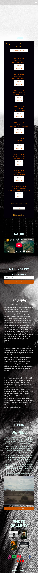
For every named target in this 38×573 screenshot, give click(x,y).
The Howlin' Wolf (19, 94)
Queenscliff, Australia (19, 188)
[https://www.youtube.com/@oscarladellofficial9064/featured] (22, 561)
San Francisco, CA (19, 156)
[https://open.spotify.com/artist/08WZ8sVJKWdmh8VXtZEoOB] (14, 557)
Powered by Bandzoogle (19, 570)
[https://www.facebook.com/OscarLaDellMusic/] (30, 557)
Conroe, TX (19, 108)
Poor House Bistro (19, 174)
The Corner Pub (19, 110)
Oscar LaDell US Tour (19, 62)
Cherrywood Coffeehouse (19, 126)
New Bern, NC (19, 60)
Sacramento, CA (19, 140)
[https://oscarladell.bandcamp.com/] (25, 557)
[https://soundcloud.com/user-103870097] (17, 561)
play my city (19, 208)
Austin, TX (19, 124)
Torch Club (19, 142)
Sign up (19, 281)
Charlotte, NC (19, 76)
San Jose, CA (19, 172)
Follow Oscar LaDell (19, 50)
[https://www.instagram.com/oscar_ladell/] (9, 557)
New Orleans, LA (19, 92)
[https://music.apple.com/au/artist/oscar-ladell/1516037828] (19, 557)
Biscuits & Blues (19, 158)
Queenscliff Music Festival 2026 (19, 190)
